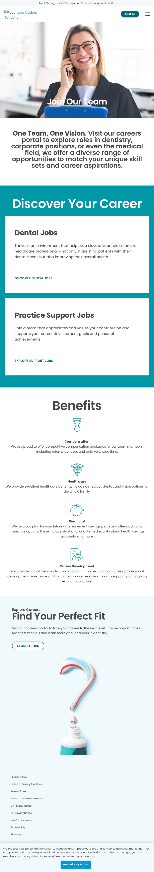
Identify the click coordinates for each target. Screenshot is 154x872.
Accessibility (18, 827)
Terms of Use (18, 791)
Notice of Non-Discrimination (28, 798)
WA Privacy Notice (21, 820)
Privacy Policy (19, 777)
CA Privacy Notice (21, 805)
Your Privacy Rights (76, 864)
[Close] (147, 849)
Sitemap (16, 834)
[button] (147, 14)
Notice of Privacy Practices (26, 784)
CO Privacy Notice (21, 813)
